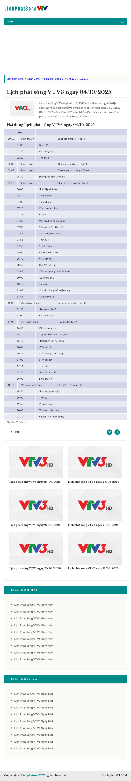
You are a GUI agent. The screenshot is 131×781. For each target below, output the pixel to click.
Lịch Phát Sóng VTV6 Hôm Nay (33, 638)
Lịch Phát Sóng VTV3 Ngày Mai (33, 707)
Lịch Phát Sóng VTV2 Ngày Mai (33, 700)
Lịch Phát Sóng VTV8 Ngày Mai (33, 734)
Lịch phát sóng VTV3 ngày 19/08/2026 (93, 568)
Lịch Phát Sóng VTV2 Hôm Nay (33, 611)
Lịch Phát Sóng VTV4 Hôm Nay (33, 625)
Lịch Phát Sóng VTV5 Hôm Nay (33, 632)
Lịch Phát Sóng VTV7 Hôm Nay (33, 645)
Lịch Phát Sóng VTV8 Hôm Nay (33, 652)
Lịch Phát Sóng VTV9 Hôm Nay (33, 659)
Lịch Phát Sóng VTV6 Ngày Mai (33, 727)
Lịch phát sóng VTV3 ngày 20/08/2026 (35, 568)
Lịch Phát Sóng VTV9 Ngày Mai (33, 741)
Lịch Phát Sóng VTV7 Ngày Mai (33, 748)
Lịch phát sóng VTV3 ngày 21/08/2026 (93, 525)
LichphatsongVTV (33, 775)
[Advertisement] (65, 51)
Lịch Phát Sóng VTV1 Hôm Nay (33, 604)
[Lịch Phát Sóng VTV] (26, 7)
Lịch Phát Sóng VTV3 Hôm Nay (33, 618)
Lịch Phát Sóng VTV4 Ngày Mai (33, 714)
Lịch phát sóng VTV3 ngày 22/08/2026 (35, 525)
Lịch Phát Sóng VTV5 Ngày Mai (33, 721)
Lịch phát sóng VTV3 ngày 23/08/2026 (93, 481)
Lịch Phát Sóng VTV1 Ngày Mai (33, 693)
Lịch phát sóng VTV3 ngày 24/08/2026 (35, 481)
